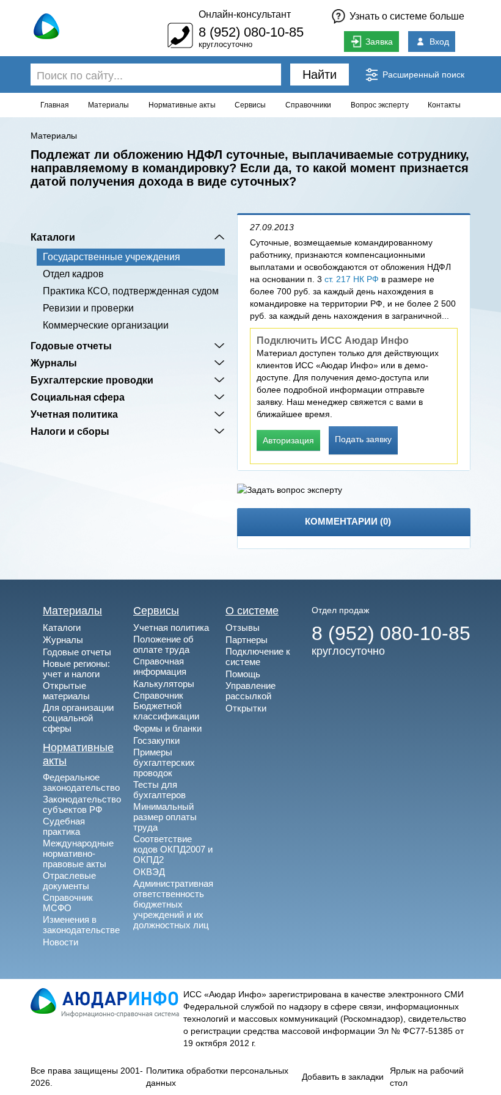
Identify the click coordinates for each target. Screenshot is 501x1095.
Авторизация (288, 440)
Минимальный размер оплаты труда (165, 816)
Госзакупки (156, 740)
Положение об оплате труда (163, 644)
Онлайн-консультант (245, 14)
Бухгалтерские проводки (92, 379)
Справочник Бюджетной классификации (166, 705)
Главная (54, 105)
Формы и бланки (167, 728)
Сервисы (250, 105)
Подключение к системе (257, 656)
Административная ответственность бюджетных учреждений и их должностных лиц (173, 904)
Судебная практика (64, 826)
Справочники (308, 105)
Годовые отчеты (71, 345)
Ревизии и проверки (88, 308)
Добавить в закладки (343, 1077)
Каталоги (53, 236)
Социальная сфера (78, 396)
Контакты (444, 105)
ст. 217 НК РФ (351, 279)
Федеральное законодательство (81, 782)
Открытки (245, 708)
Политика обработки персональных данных (217, 1077)
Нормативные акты (182, 105)
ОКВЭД (149, 872)
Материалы (108, 105)
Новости (60, 942)
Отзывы (242, 627)
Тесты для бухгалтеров (159, 789)
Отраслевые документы (69, 880)
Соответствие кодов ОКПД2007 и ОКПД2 (173, 849)
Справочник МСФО (68, 902)
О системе (252, 611)
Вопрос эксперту (380, 105)
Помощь (242, 674)
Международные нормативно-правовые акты (78, 853)
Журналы (54, 362)
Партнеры (246, 640)
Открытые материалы (66, 690)
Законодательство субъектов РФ (82, 804)
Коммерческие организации (106, 325)
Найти (319, 74)
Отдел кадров (73, 274)
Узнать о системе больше (406, 16)
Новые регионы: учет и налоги (76, 668)
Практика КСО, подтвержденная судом (131, 291)
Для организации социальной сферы (78, 717)
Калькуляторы (163, 683)
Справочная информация (159, 666)
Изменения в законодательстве (81, 924)
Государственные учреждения (111, 257)
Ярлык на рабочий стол (427, 1077)
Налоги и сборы (70, 431)
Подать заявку (363, 439)
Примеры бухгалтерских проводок (164, 762)
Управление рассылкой (250, 690)
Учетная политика (74, 414)
